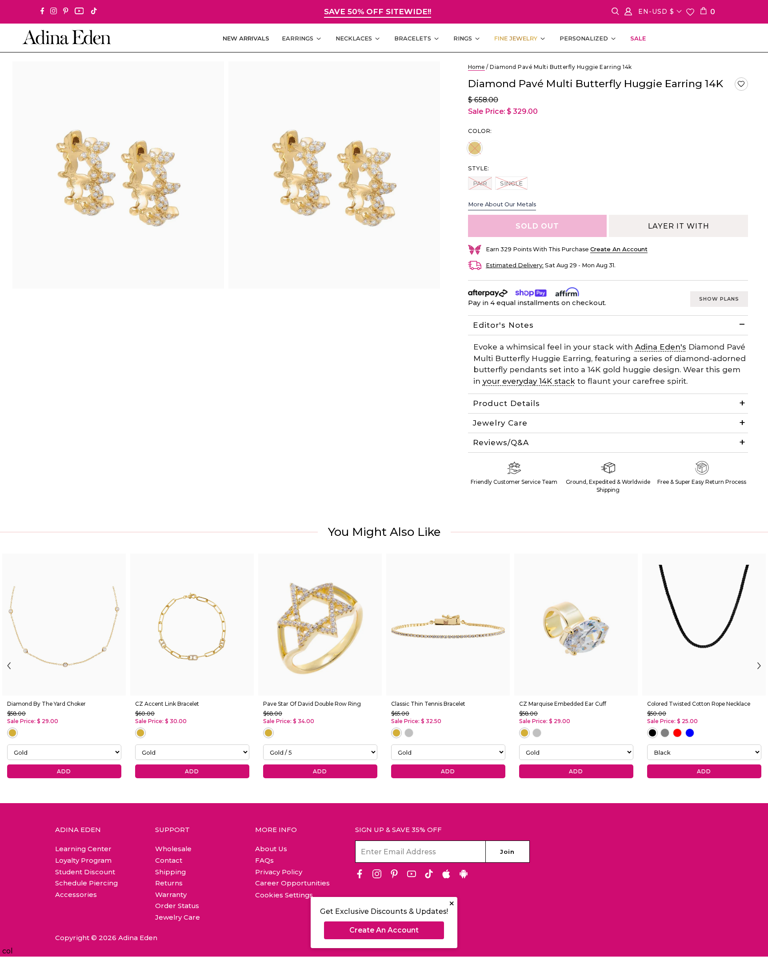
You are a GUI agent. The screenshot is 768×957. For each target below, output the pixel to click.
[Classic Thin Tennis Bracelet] (448, 625)
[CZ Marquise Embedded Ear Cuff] (576, 625)
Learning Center (83, 848)
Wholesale (173, 848)
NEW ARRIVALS (246, 38)
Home (476, 67)
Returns (169, 883)
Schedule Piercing (86, 883)
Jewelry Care (500, 422)
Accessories (76, 894)
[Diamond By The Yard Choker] (64, 625)
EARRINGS (297, 38)
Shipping (170, 872)
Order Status (177, 905)
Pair (482, 183)
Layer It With (678, 226)
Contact (168, 860)
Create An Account (384, 930)
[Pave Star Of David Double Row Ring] (320, 625)
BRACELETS (412, 38)
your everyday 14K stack (529, 381)
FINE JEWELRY (515, 38)
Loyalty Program (83, 860)
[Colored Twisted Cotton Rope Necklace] (704, 625)
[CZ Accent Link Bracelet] (192, 625)
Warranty (171, 894)
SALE (638, 38)
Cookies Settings (284, 895)
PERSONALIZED (584, 38)
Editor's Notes (503, 325)
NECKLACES (354, 38)
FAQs (264, 860)
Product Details (506, 403)
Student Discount (85, 872)
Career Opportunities (292, 883)
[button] (741, 84)
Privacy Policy (278, 872)
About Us (271, 848)
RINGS (462, 38)
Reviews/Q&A (501, 442)
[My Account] (628, 13)
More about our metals (502, 204)
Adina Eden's (660, 346)
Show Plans (719, 299)
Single (511, 183)
